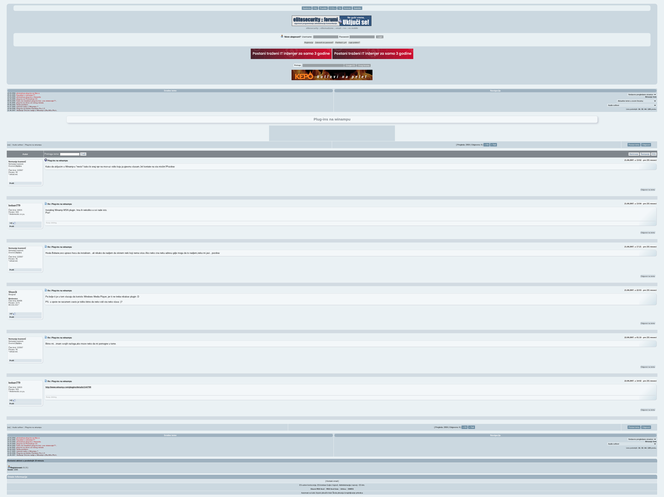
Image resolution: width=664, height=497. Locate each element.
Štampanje (645, 154)
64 (645, 109)
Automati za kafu (308, 493)
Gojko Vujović (332, 485)
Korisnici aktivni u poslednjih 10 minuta (26, 461)
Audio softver (17, 145)
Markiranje (633, 154)
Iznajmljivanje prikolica (353, 493)
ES (352, 489)
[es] (8, 145)
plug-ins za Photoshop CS (26, 99)
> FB (486, 145)
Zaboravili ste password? (324, 42)
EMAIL (338, 28)
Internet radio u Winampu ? (27, 107)
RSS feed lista (332, 489)
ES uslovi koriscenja (307, 485)
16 (639, 109)
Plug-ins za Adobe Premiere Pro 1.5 (30, 108)
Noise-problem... (22, 105)
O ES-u (332, 8)
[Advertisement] (332, 133)
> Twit (493, 145)
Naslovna (307, 8)
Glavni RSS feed (317, 489)
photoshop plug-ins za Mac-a (28, 93)
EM (349, 489)
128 (649, 109)
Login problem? (354, 42)
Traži (83, 154)
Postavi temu (634, 145)
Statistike (357, 8)
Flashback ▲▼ (341, 42)
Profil (12, 183)
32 (642, 109)
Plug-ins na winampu (33, 145)
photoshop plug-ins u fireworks (28, 97)
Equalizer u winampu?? (25, 95)
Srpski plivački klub (324, 493)
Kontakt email (332, 481)
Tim (339, 8)
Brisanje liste (651, 97)
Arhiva (343, 489)
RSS (344, 28)
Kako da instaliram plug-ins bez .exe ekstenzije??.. (36, 101)
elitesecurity (312, 28)
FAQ (315, 8)
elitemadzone (327, 28)
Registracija (309, 42)
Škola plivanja (338, 493)
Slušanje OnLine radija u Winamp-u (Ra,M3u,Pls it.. (36, 110)
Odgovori (646, 145)
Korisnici (347, 8)
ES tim (361, 485)
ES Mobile (353, 28)
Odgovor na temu (648, 190)
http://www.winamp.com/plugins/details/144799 (68, 387)
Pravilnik (323, 8)
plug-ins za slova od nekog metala (30, 103)
